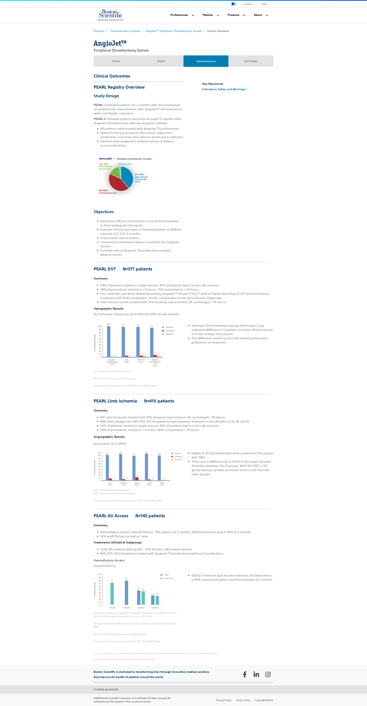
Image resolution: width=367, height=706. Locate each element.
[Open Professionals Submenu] (193, 15)
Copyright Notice (264, 700)
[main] (183, 367)
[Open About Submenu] (266, 15)
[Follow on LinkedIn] (256, 674)
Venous (116, 61)
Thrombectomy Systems (125, 31)
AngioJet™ (110, 43)
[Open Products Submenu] (244, 15)
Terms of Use (243, 700)
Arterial (161, 61)
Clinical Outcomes (206, 61)
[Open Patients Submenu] (217, 15)
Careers (248, 4)
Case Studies (251, 61)
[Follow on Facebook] (244, 674)
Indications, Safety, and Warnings (224, 89)
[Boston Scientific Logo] (111, 15)
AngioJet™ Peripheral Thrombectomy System (174, 31)
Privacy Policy (223, 700)
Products (99, 31)
